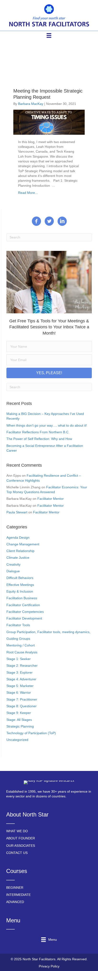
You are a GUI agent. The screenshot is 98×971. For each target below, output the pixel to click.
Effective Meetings (20, 585)
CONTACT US (17, 853)
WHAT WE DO (17, 831)
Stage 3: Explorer (19, 672)
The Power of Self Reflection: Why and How (39, 439)
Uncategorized (17, 740)
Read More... (28, 193)
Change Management (22, 544)
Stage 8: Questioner (21, 706)
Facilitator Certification (23, 605)
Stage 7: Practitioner (21, 699)
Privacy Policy (49, 966)
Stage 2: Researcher (22, 665)
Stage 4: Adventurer (21, 679)
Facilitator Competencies (25, 612)
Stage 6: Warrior (18, 692)
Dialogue (13, 571)
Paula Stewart (16, 512)
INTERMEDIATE (18, 895)
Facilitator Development (24, 618)
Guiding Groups (18, 638)
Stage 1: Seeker (18, 659)
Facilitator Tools (18, 625)
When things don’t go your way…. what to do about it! (46, 425)
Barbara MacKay (30, 104)
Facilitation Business (21, 598)
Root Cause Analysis (21, 652)
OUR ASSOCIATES (20, 845)
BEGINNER (14, 887)
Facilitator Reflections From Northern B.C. (37, 432)
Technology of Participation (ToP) (31, 733)
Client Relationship (20, 551)
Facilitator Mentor (50, 499)
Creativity (13, 564)
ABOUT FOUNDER (20, 838)
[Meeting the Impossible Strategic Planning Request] (49, 122)
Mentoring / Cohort (20, 645)
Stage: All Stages (19, 720)
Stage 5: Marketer (20, 686)
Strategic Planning (20, 726)
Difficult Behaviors (19, 578)
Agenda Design (17, 537)
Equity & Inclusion (19, 591)
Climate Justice (17, 557)
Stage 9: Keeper (18, 713)
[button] (49, 373)
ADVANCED (15, 902)
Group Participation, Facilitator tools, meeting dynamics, (48, 632)
